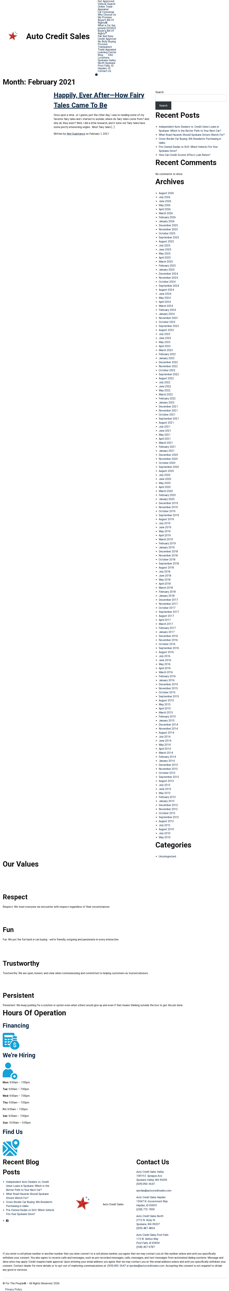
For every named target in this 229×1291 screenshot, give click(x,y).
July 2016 (164, 656)
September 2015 (169, 696)
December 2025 (168, 225)
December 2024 (168, 273)
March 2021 (166, 442)
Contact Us (104, 71)
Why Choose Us (107, 14)
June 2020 (165, 479)
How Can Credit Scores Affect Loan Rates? (184, 155)
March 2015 (166, 712)
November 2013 (168, 768)
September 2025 (169, 237)
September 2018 (169, 563)
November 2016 (168, 640)
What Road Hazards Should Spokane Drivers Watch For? (192, 134)
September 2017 (169, 611)
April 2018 (165, 583)
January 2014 (167, 760)
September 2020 (169, 467)
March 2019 (166, 539)
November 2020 (168, 458)
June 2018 (165, 575)
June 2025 (165, 249)
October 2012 (167, 813)
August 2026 (166, 193)
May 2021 (164, 434)
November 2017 (168, 603)
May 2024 (164, 297)
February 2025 (167, 265)
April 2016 (165, 668)
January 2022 (167, 402)
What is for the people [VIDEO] (107, 27)
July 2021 (164, 426)
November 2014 (168, 728)
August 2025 (166, 241)
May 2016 (164, 664)
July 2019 (164, 523)
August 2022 (166, 378)
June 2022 (165, 386)
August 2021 (166, 422)
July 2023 (164, 334)
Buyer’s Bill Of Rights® (106, 21)
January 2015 (167, 720)
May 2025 (164, 253)
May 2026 (164, 205)
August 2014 (166, 732)
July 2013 (164, 785)
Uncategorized (167, 856)
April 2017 (165, 620)
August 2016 (166, 652)
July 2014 (164, 736)
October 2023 (167, 322)
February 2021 (167, 446)
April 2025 (165, 257)
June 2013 (165, 789)
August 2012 (166, 821)
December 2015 (168, 684)
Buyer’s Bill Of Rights (106, 32)
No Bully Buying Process (107, 43)
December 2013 (168, 764)
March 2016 (166, 672)
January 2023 (167, 358)
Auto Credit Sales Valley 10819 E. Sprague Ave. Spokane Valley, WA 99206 (151, 1175)
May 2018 (164, 579)
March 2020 (166, 491)
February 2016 (167, 676)
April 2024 (165, 301)
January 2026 (167, 221)
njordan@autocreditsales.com (153, 1190)
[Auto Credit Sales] (14, 36)
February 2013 (167, 797)
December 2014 (168, 724)
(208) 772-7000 (145, 1209)
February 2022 (167, 398)
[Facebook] (7, 1220)
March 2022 (166, 394)
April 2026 (165, 209)
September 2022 (169, 374)
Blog (100, 55)
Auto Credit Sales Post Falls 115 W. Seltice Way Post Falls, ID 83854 (152, 1239)
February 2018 (167, 591)
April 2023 (165, 346)
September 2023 (169, 326)
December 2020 (168, 454)
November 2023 (168, 318)
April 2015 (165, 708)
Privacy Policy (13, 1289)
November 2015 (168, 688)
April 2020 (165, 487)
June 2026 (165, 201)
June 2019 (165, 527)
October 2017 (167, 607)
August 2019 (166, 519)
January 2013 (167, 801)
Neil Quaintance (76, 133)
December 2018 (168, 551)
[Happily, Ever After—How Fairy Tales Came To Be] (25, 104)
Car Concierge (106, 12)
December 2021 (168, 406)
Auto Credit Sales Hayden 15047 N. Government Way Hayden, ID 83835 (152, 1201)
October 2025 (167, 233)
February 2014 (167, 756)
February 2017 (167, 628)
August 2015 (166, 700)
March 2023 (166, 350)
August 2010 (166, 829)
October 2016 (167, 644)
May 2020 (164, 483)
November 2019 (168, 507)
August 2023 (166, 330)
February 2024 (167, 310)
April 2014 (165, 748)
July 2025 (164, 245)
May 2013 (164, 793)
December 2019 (168, 503)
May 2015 (164, 704)
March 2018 (166, 587)
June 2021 (165, 430)
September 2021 (169, 418)
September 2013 (169, 777)
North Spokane (106, 63)
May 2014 (164, 744)
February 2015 (167, 716)
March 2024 (166, 305)
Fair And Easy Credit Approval (107, 37)
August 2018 (166, 567)
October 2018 (167, 559)
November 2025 (168, 229)
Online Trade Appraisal (105, 8)
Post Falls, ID (106, 65)
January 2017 (167, 632)
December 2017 (168, 599)
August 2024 (166, 289)
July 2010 (164, 833)
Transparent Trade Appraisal (107, 48)
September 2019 (169, 515)
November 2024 (168, 277)
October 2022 (167, 370)
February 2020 (167, 495)
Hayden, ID (104, 68)
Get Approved (106, 1)
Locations (103, 57)
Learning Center (107, 52)
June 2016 (165, 660)
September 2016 (169, 648)
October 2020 (167, 462)
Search (159, 92)
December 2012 (168, 805)
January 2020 (167, 499)
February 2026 (167, 217)
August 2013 (166, 781)
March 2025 (166, 261)
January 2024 (167, 314)
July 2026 (164, 197)
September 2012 (169, 817)
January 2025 (167, 269)
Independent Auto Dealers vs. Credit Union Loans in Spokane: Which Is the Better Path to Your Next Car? (27, 1186)
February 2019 (167, 543)
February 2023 (167, 354)
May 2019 (164, 531)
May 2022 (164, 390)
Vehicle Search (106, 4)
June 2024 (165, 293)
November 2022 (168, 366)
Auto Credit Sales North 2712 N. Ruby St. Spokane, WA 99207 (149, 1220)
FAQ (110, 55)
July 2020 (164, 475)
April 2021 (165, 438)
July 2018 (164, 571)
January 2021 (167, 450)
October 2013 (167, 772)
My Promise (105, 17)
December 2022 (168, 362)
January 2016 (167, 680)
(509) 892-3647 (145, 1183)
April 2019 (165, 535)
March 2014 (166, 752)
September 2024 (169, 285)
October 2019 (167, 511)
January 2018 (167, 595)
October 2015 (167, 692)
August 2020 (166, 471)
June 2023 (165, 338)
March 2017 (166, 624)
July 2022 (164, 382)
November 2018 (168, 555)
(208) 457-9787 (145, 1247)
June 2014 (165, 740)
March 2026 (166, 213)
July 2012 (164, 825)
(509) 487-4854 (145, 1228)
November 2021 (168, 410)
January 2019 (167, 547)
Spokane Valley (107, 60)
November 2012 (168, 809)
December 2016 (168, 636)
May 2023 (164, 342)
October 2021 (167, 414)
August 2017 (166, 615)
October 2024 (167, 281)
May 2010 (164, 837)
